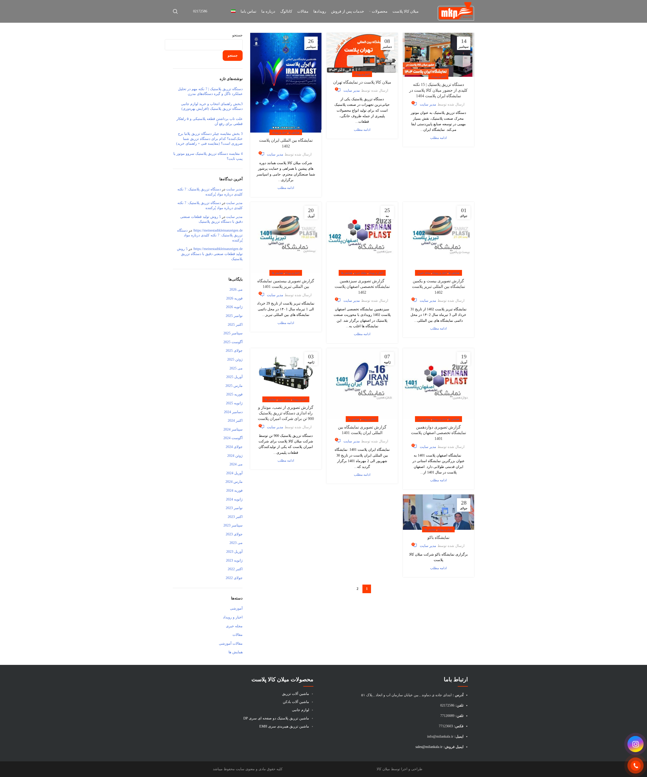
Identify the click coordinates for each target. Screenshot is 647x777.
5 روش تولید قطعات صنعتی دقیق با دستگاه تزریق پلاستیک (210, 254)
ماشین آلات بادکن (296, 702)
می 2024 (236, 464)
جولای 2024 (234, 447)
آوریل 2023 (234, 552)
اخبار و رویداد (438, 76)
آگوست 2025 (233, 342)
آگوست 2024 (233, 438)
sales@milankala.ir (429, 747)
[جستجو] (175, 11)
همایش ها (293, 132)
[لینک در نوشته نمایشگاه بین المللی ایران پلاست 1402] (285, 83)
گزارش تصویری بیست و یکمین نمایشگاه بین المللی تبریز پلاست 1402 (438, 286)
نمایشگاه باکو (438, 537)
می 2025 (236, 368)
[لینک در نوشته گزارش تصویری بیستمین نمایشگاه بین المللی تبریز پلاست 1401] (285, 237)
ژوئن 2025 (235, 359)
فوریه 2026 (234, 298)
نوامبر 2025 (234, 316)
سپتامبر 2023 (233, 525)
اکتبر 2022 (235, 569)
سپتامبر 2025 (233, 333)
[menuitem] (233, 11)
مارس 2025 (234, 386)
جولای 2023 (234, 534)
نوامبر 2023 (234, 508)
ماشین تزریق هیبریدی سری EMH (284, 726)
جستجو (237, 35)
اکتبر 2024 (235, 420)
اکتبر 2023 (235, 517)
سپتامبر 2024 (233, 429)
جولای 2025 (234, 351)
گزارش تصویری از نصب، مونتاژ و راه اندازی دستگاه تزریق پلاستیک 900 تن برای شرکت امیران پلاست (286, 413)
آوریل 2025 (234, 377)
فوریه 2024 (234, 490)
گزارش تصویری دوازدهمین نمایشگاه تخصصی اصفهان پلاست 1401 (438, 433)
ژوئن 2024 (235, 456)
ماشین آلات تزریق (295, 694)
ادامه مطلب (438, 138)
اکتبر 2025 (235, 325)
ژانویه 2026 (234, 307)
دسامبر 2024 (233, 412)
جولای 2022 (234, 578)
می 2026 (236, 289)
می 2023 (236, 543)
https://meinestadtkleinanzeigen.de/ (218, 230)
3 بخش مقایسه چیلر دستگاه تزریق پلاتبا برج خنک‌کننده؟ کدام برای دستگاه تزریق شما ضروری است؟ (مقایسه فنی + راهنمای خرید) (209, 138)
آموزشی (236, 608)
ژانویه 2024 (234, 499)
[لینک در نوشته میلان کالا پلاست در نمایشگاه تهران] (362, 53)
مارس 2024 (234, 482)
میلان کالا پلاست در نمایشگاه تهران (362, 82)
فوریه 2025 (234, 394)
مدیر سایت (428, 104)
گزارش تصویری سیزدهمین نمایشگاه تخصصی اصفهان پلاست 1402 (362, 286)
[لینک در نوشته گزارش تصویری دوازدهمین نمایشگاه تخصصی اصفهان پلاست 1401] (438, 383)
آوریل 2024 (234, 473)
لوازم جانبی (300, 710)
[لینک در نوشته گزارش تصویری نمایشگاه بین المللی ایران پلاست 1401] (362, 383)
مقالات (238, 635)
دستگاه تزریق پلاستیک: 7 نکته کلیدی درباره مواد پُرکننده (210, 235)
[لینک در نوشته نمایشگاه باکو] (438, 512)
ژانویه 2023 (234, 560)
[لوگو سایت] (455, 11)
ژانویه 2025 (234, 403)
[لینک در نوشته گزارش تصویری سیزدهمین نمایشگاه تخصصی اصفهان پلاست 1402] (362, 237)
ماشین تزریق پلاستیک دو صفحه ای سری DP (276, 718)
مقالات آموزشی (231, 643)
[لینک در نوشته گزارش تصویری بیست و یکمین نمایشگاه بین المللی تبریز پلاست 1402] (438, 237)
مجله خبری (424, 272)
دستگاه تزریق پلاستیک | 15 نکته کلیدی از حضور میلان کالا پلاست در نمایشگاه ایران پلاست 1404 (438, 90)
